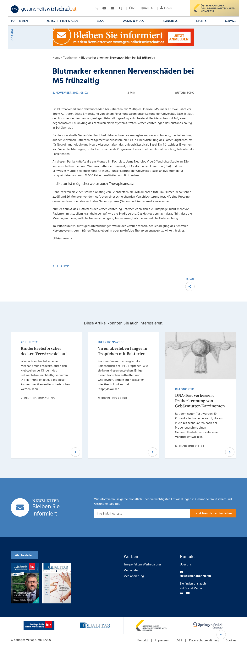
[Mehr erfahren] (39, 625)
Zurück (63, 266)
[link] (44, 9)
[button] (19, 21)
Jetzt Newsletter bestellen (213, 513)
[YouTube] (188, 593)
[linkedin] (181, 593)
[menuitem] (132, 8)
